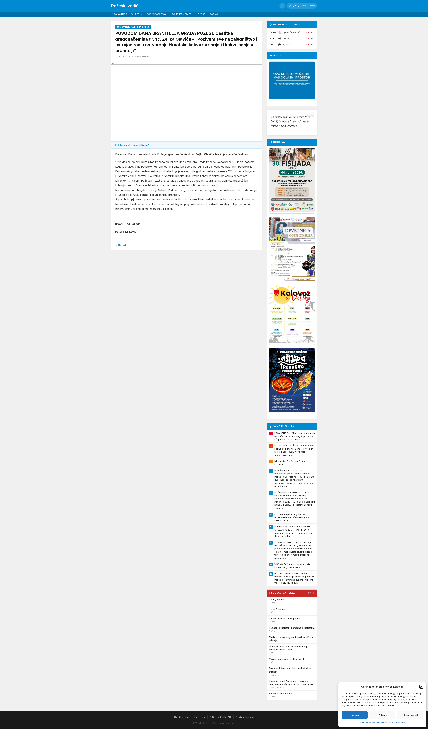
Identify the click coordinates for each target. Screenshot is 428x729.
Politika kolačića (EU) (220, 717)
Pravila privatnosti (245, 717)
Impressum (399, 722)
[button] (421, 686)
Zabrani (382, 715)
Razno (215, 14)
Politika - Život (182, 14)
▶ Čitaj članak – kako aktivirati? (132, 145)
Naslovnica (119, 14)
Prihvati (355, 715)
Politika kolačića (368, 722)
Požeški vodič (125, 5)
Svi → (311, 593)
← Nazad (120, 245)
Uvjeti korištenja (385, 722)
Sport (201, 14)
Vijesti (136, 14)
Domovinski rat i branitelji (133, 27)
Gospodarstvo (156, 14)
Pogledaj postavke (410, 715)
